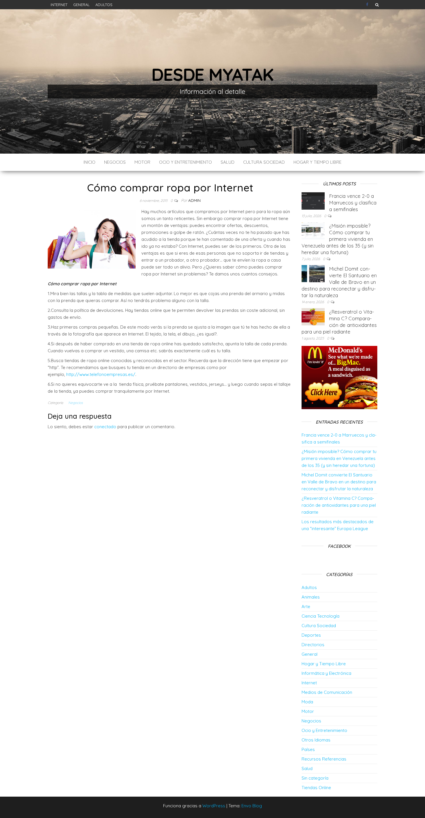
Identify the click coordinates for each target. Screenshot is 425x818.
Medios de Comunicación (327, 692)
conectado (105, 426)
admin (194, 200)
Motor (142, 162)
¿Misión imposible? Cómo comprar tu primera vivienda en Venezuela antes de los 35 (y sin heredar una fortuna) (338, 239)
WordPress (213, 805)
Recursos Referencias (324, 759)
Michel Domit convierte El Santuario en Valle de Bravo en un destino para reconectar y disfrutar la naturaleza (339, 282)
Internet (59, 4)
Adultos (103, 4)
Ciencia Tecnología (320, 616)
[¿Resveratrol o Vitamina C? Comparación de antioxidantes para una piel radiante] (313, 316)
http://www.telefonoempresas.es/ (100, 374)
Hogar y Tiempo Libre (317, 162)
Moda (307, 702)
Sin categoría (315, 778)
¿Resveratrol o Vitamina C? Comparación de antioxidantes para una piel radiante (339, 505)
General (81, 4)
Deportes (311, 635)
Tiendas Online (316, 787)
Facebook (367, 4)
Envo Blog (251, 805)
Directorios (313, 644)
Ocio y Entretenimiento (185, 162)
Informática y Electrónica (326, 673)
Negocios (115, 162)
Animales (311, 597)
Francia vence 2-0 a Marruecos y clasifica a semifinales (352, 202)
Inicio (89, 162)
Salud (227, 162)
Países (308, 749)
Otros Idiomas (316, 740)
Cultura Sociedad (264, 162)
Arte (306, 606)
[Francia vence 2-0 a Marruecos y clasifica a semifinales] (313, 200)
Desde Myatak (212, 74)
